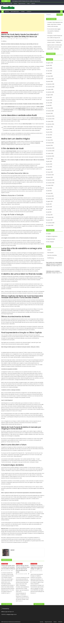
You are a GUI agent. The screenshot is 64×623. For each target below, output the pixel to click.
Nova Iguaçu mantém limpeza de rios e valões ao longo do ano (26, 1)
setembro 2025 (50, 92)
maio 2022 (49, 188)
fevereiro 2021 (50, 217)
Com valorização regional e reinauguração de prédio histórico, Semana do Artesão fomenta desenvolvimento (7, 604)
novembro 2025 (50, 86)
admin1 (14, 38)
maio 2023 (49, 166)
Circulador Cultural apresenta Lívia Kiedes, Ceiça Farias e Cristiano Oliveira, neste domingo (54, 24)
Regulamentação (22, 3)
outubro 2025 (50, 89)
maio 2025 (49, 102)
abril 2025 (49, 105)
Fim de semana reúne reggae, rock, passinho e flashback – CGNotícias (54, 31)
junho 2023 (49, 164)
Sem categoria (5, 32)
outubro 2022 (50, 185)
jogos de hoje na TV (9, 611)
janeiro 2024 (50, 145)
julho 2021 (49, 204)
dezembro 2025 (50, 84)
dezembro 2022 (50, 180)
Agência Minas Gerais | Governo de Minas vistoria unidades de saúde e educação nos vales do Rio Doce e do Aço (39, 604)
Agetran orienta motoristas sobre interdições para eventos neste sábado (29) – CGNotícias (54, 47)
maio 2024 (49, 134)
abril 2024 (49, 137)
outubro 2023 (50, 153)
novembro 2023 (50, 150)
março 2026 (50, 76)
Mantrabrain (17, 621)
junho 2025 (49, 100)
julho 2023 (49, 161)
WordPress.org (50, 258)
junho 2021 (49, 206)
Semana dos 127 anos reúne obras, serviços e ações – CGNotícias (54, 41)
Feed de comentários (52, 255)
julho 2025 (49, 97)
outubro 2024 (50, 121)
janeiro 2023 (50, 177)
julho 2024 (49, 129)
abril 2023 (49, 169)
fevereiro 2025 (50, 110)
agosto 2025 (50, 94)
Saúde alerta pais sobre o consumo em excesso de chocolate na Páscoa (8, 567)
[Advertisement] (22, 22)
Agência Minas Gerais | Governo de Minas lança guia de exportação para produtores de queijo (23, 569)
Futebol (28, 3)
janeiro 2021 (49, 220)
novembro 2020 (50, 222)
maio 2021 (49, 209)
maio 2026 (49, 70)
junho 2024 (49, 132)
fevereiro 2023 (50, 174)
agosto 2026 (50, 62)
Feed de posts (50, 252)
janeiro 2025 (50, 113)
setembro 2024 (50, 124)
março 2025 (50, 108)
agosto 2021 (49, 201)
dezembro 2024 (50, 116)
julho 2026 (49, 65)
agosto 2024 (50, 126)
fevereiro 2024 (50, 142)
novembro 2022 (50, 182)
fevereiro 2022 (50, 196)
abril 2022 (49, 190)
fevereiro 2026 (50, 78)
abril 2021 (49, 212)
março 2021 (49, 214)
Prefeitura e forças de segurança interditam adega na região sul (37, 567)
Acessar (49, 250)
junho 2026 (49, 68)
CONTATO (33, 3)
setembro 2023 (50, 156)
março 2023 (50, 172)
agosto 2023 (50, 158)
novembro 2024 (50, 118)
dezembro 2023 (50, 148)
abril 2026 (49, 73)
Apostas (15, 3)
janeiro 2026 (50, 81)
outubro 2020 (50, 225)
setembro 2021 (50, 198)
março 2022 (50, 193)
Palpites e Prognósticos (52, 236)
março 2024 (50, 140)
